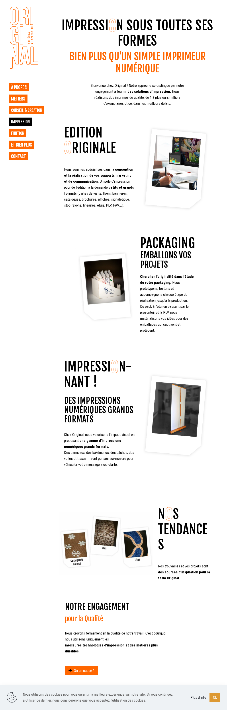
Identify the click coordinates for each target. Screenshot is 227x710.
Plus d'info (198, 697)
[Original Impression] (24, 37)
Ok (215, 697)
